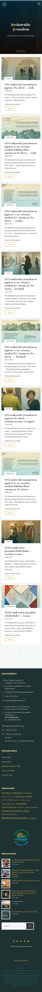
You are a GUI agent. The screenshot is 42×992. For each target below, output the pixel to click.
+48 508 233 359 (11, 692)
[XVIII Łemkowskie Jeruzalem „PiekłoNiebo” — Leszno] (21, 596)
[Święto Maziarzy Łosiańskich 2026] (6, 915)
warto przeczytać (9, 807)
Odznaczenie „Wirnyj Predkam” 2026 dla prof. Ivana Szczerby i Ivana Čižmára (25, 872)
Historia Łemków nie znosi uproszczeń (25, 881)
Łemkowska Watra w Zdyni (16, 811)
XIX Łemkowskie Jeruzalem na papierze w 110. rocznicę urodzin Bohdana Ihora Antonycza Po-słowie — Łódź (21, 148)
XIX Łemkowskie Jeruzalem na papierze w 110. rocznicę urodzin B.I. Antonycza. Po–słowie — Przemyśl (21, 284)
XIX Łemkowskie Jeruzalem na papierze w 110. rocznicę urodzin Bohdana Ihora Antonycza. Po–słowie (21, 484)
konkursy (28, 793)
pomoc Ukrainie (7, 800)
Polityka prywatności (21, 960)
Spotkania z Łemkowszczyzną (22, 800)
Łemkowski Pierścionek (9, 814)
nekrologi (20, 796)
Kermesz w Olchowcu (13, 793)
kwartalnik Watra (6, 797)
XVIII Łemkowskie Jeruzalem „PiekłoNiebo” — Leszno (20, 614)
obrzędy (28, 796)
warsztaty (21, 803)
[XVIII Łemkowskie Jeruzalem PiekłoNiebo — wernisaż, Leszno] (21, 531)
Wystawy (5, 775)
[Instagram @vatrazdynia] (28, 941)
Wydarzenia (10, 137)
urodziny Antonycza (8, 804)
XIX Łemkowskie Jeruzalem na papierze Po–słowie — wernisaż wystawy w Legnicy (21, 418)
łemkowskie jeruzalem (13, 104)
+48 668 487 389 (13, 720)
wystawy (20, 807)
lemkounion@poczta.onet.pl (15, 701)
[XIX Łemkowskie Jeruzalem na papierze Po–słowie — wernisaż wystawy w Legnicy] (21, 399)
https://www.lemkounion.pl (14, 726)
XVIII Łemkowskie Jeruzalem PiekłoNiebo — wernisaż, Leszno (18, 551)
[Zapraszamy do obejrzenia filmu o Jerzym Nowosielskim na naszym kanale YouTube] (6, 894)
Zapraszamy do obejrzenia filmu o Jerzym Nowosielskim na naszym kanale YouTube (24, 893)
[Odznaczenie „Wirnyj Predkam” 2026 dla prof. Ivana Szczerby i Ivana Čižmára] (6, 873)
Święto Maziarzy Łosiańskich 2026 (24, 912)
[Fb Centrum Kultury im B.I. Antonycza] (17, 941)
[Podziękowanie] (6, 904)
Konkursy (5, 762)
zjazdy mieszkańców (32, 807)
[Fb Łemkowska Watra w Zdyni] (21, 941)
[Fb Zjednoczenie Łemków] (13, 941)
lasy (13, 797)
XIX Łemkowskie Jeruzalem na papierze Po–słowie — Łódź (21, 86)
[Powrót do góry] (33, 983)
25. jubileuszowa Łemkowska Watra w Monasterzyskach (26, 861)
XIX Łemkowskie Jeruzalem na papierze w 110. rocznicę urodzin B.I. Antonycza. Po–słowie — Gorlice (21, 216)
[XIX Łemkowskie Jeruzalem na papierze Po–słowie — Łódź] (21, 68)
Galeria (8, 78)
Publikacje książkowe (9, 766)
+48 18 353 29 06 (11, 696)
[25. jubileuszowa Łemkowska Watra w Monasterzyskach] (6, 863)
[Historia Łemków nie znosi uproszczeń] (6, 884)
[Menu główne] (38, 4)
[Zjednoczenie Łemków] (4, 4)
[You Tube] (24, 941)
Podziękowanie (17, 901)
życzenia (33, 818)
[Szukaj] (29, 926)
